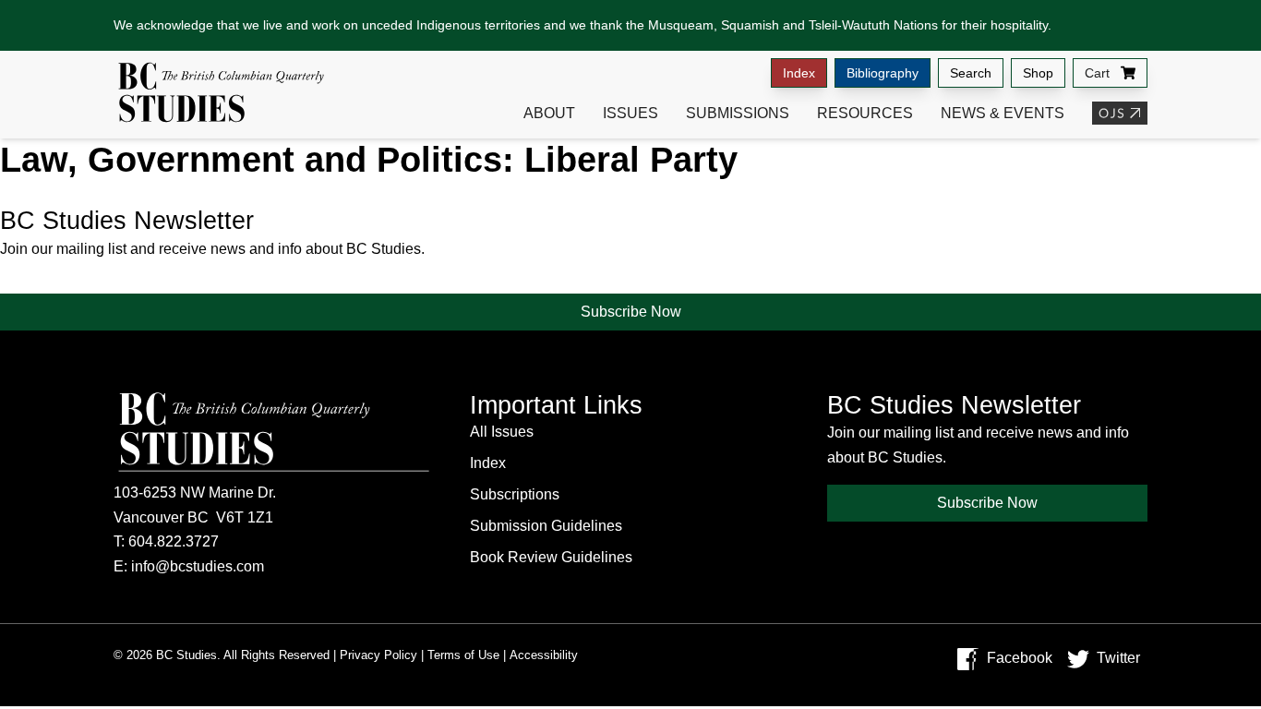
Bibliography (883, 73)
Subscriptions (514, 494)
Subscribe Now (631, 311)
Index (799, 73)
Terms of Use (463, 655)
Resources (865, 113)
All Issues (502, 431)
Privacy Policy (378, 655)
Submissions (737, 113)
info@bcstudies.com (197, 566)
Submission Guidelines (546, 526)
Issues (630, 113)
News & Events (1002, 113)
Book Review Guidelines (551, 557)
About (549, 113)
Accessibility (544, 655)
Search (970, 73)
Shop (1038, 73)
